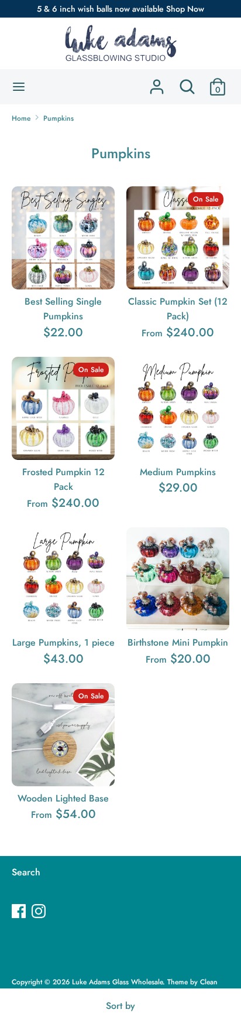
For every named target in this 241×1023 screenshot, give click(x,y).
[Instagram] (40, 912)
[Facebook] (20, 912)
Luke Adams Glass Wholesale (117, 982)
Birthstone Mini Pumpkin (178, 642)
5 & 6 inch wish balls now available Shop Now (120, 9)
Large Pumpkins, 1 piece (63, 642)
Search (26, 872)
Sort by (120, 1005)
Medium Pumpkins (178, 472)
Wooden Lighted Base (63, 798)
